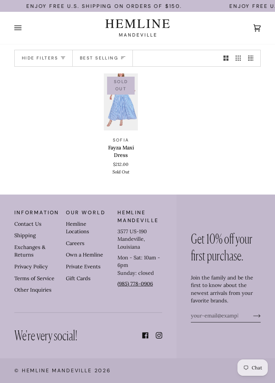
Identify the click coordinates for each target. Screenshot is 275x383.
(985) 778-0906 (135, 284)
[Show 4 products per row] (252, 58)
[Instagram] (159, 335)
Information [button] (36, 212)
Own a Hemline (84, 255)
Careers (75, 243)
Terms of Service (34, 278)
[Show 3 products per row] (238, 58)
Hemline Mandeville (57, 370)
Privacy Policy (31, 266)
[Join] (251, 315)
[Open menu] (25, 28)
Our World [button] (86, 212)
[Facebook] (145, 335)
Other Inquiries (33, 290)
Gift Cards (78, 278)
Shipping (25, 235)
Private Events (83, 266)
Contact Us (28, 224)
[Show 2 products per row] (226, 58)
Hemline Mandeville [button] (138, 216)
